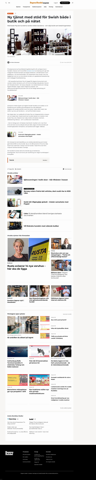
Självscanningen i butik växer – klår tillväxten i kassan (28, 99)
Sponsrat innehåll (38, 464)
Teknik (11, 13)
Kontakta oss (49, 457)
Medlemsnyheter (37, 6)
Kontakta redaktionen (51, 454)
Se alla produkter (27, 461)
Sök (9, 2)
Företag (51, 6)
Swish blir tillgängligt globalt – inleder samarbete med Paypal (29, 135)
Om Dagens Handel (50, 461)
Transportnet (26, 6)
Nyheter (18, 6)
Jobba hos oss (49, 459)
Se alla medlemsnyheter (65, 408)
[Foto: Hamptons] (39, 42)
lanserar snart (31, 71)
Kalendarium (59, 6)
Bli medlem (25, 457)
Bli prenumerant (26, 454)
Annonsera (25, 459)
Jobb (45, 6)
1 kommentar (67, 169)
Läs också (20, 95)
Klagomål (36, 462)
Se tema (45, 160)
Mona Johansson (15, 62)
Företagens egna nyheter (16, 314)
